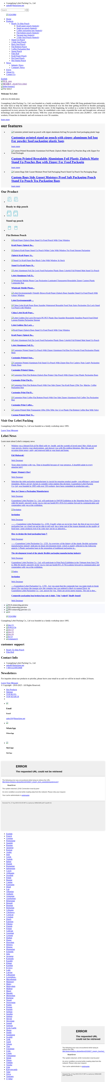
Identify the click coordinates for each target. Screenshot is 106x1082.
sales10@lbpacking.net (15, 718)
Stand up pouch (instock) (27, 28)
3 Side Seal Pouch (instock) (28, 37)
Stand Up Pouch (18, 40)
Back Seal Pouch (18, 44)
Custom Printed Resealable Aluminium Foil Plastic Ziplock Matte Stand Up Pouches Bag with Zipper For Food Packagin (55, 160)
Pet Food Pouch (17, 58)
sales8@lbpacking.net (15, 5)
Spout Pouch (16, 51)
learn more (5, 119)
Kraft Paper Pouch (18, 56)
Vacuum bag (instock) (25, 35)
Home (8, 19)
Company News (18, 67)
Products (9, 21)
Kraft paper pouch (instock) (28, 26)
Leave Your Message (9, 683)
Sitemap (9, 692)
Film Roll (15, 54)
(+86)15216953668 (14, 668)
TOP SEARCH (12, 696)
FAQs (8, 70)
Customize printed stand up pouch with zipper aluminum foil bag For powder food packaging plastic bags (54, 139)
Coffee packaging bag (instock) (29, 30)
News (8, 63)
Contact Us (10, 74)
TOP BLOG (11, 694)
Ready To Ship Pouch (20, 23)
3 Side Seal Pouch (18, 42)
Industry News (17, 65)
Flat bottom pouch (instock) (28, 33)
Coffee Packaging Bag (20, 49)
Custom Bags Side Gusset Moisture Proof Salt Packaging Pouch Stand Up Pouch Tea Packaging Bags (53, 179)
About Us (10, 72)
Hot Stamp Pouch (18, 60)
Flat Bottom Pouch (19, 47)
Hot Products (11, 690)
